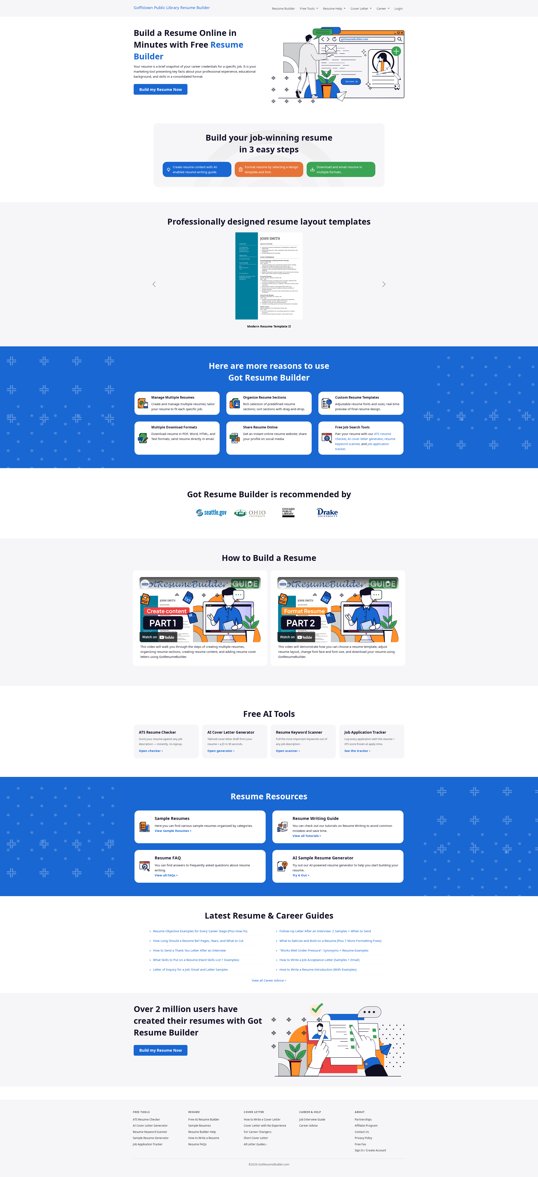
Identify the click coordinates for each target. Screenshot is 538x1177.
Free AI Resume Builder (203, 1119)
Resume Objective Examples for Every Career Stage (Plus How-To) (200, 931)
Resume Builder (283, 8)
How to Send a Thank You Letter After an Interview (189, 950)
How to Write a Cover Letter (262, 1119)
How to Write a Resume (203, 1138)
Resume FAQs (197, 1144)
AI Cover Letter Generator (150, 1125)
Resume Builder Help (202, 1132)
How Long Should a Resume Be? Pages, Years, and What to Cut (198, 941)
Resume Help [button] (333, 8)
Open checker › (151, 751)
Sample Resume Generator (151, 1138)
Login (398, 8)
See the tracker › (357, 751)
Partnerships (363, 1119)
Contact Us (362, 1132)
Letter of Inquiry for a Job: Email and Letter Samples (190, 969)
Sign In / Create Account (370, 1150)
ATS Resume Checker (146, 1119)
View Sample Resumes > (173, 831)
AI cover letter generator (365, 439)
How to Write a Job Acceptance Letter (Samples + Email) (319, 960)
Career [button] (382, 8)
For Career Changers (257, 1132)
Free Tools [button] (307, 8)
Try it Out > (301, 875)
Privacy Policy (363, 1138)
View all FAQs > (166, 875)
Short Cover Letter (256, 1138)
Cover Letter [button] (360, 8)
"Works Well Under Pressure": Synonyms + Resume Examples (324, 950)
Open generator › (220, 751)
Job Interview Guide (312, 1119)
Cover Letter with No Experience (265, 1125)
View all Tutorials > (307, 836)
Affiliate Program (366, 1125)
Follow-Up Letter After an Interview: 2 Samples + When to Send (325, 931)
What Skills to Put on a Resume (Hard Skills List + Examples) (196, 960)
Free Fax (360, 1144)
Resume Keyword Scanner (150, 1132)
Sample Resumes (199, 1125)
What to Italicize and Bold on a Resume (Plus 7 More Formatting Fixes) (330, 941)
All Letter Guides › (255, 1144)
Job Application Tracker (148, 1144)
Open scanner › (288, 751)
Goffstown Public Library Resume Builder (172, 7)
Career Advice (308, 1125)
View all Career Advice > (269, 980)
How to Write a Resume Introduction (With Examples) (318, 969)
